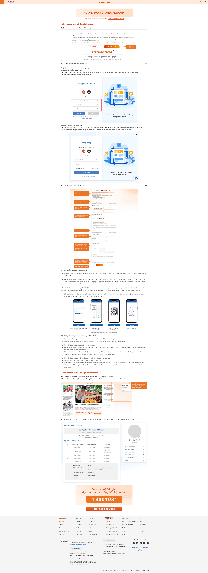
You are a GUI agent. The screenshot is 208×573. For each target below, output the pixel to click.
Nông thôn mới (126, 518)
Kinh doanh (62, 528)
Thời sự (61, 524)
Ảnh (141, 518)
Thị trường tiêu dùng (111, 531)
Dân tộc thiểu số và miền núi (130, 521)
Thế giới (78, 521)
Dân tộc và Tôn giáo (64, 531)
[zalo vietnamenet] (147, 543)
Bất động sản (92, 524)
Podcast (142, 528)
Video (141, 521)
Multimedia (143, 524)
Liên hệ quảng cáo (109, 540)
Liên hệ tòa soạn (75, 548)
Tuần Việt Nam (93, 534)
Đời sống (78, 524)
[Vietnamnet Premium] (63, 518)
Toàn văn (107, 521)
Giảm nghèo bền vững (111, 534)
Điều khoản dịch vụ (127, 570)
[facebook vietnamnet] (134, 543)
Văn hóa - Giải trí (80, 528)
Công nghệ (79, 534)
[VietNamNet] (11, 1)
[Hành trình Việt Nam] (113, 518)
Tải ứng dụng (135, 547)
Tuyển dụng (140, 550)
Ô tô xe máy (92, 521)
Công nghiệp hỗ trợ (110, 524)
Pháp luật (91, 518)
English (124, 528)
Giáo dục (78, 518)
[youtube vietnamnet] (137, 543)
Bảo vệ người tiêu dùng (111, 528)
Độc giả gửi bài (145, 547)
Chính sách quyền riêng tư (110, 570)
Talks (123, 531)
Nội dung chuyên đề (127, 524)
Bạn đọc (91, 531)
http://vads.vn (111, 551)
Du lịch (90, 528)
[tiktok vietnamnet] (141, 543)
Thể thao (61, 534)
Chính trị (61, 521)
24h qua (142, 531)
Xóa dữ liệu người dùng (142, 570)
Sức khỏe (78, 531)
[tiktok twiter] (144, 543)
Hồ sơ (123, 534)
